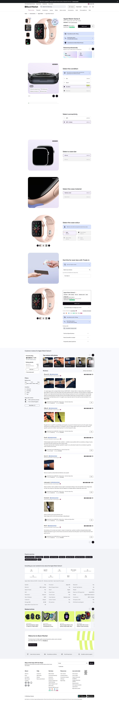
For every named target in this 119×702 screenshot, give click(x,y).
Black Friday (62, 680)
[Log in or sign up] (90, 7)
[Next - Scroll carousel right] (93, 49)
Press (26, 675)
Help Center (39, 675)
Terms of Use (75, 673)
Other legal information (76, 684)
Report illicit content (76, 688)
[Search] (41, 7)
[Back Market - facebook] (26, 685)
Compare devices (63, 675)
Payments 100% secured (53, 687)
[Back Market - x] (29, 685)
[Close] (118, 1)
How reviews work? (30, 372)
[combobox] (77, 269)
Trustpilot (27, 680)
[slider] (26, 383)
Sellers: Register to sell (53, 683)
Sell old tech (51, 678)
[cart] (93, 7)
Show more (46, 398)
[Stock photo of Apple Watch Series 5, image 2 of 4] (28, 34)
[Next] (49, 246)
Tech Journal (63, 673)
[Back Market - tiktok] (29, 683)
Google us (45, 640)
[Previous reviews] (90, 542)
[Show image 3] (46, 245)
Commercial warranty (53, 675)
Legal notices (75, 686)
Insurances (51, 677)
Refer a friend (51, 673)
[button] (55, 22)
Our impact (27, 677)
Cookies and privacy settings (76, 681)
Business (85, 6)
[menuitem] (45, 10)
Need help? (79, 6)
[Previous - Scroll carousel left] (90, 49)
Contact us (39, 673)
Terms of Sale (75, 675)
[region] (79, 54)
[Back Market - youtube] (31, 683)
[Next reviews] (93, 542)
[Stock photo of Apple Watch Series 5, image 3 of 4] (28, 41)
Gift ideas (62, 678)
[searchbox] (54, 6)
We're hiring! (27, 678)
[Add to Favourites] (92, 26)
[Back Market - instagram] (26, 683)
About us (26, 673)
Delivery (38, 677)
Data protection (75, 683)
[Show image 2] (43, 245)
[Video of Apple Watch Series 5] (28, 28)
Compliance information (87, 310)
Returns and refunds (41, 678)
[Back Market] (31, 7)
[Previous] (38, 246)
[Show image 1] (40, 245)
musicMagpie (73, 310)
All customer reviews (64, 677)
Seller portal (51, 685)
